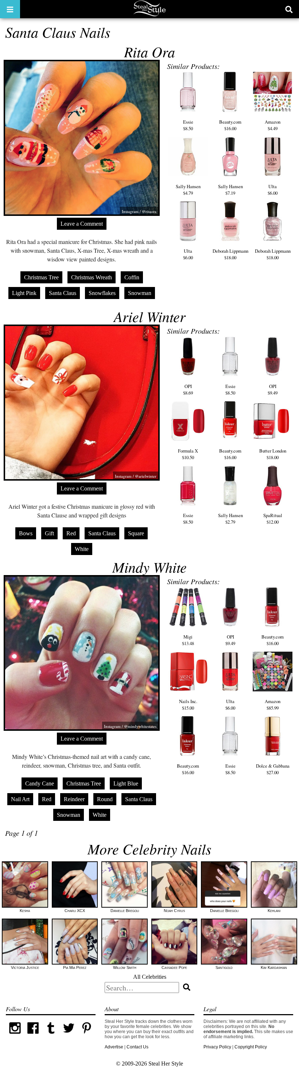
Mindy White (149, 567)
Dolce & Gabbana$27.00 (273, 769)
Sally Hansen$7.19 (230, 189)
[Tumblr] (51, 1035)
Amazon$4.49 (272, 125)
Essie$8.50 (188, 125)
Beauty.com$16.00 (230, 125)
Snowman (139, 293)
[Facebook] (33, 1035)
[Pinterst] (87, 1035)
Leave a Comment (82, 224)
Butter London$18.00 (272, 454)
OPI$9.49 (272, 389)
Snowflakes (102, 293)
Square (136, 533)
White (82, 549)
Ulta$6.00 (272, 189)
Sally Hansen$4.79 (188, 189)
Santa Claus (62, 293)
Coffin (131, 277)
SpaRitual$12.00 (272, 518)
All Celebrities (149, 977)
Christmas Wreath (91, 277)
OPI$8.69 (188, 389)
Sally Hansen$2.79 (230, 518)
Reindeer (74, 799)
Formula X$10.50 (188, 454)
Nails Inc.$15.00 (188, 704)
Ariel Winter (150, 316)
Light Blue (125, 783)
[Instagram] (15, 1035)
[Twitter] (69, 1035)
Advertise (114, 1046)
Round (105, 799)
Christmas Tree (41, 277)
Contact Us (137, 1046)
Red (71, 533)
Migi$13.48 (188, 640)
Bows (25, 533)
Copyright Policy (250, 1046)
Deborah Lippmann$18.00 (230, 254)
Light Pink (24, 293)
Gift (49, 533)
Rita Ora (149, 51)
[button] (10, 9)
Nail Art (20, 799)
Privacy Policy (217, 1046)
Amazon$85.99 (272, 704)
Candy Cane (39, 783)
